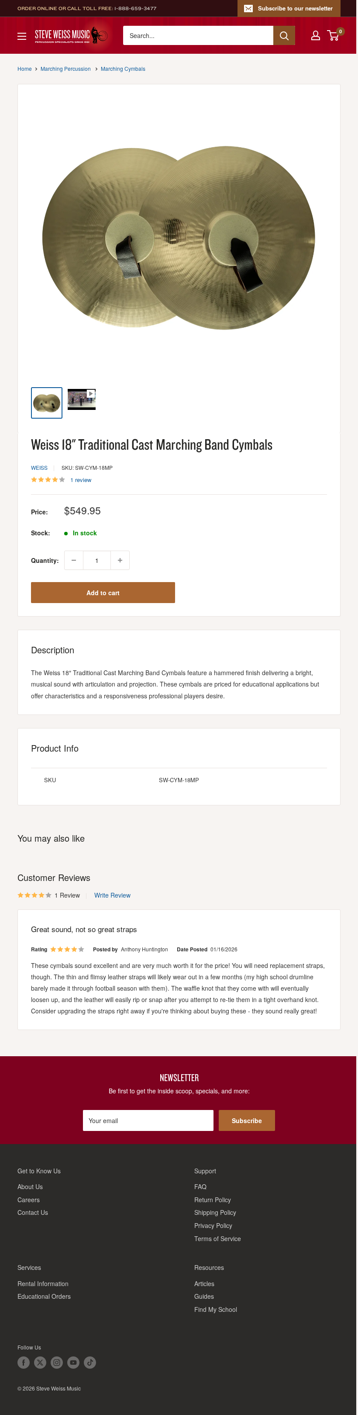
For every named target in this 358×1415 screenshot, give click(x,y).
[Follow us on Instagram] (57, 1362)
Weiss (39, 467)
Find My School (215, 1309)
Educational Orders (44, 1296)
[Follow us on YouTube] (73, 1362)
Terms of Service (217, 1238)
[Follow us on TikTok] (90, 1362)
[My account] (315, 35)
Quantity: (45, 560)
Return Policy (212, 1199)
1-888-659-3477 (135, 8)
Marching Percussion (66, 68)
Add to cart (103, 592)
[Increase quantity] (120, 560)
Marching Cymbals (123, 68)
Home (24, 68)
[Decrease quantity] (74, 560)
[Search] (284, 35)
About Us (30, 1186)
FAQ (200, 1186)
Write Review (112, 895)
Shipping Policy (215, 1212)
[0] (333, 35)
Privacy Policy (213, 1225)
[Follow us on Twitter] (40, 1362)
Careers (28, 1199)
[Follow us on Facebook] (23, 1362)
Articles (204, 1283)
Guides (204, 1296)
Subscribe (247, 1120)
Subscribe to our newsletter (295, 8)
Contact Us (32, 1212)
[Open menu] (21, 36)
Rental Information (43, 1283)
